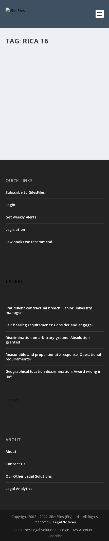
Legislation (15, 229)
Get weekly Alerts (21, 217)
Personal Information (26, 84)
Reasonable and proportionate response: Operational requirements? (53, 356)
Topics (75, 84)
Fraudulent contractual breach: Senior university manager (49, 310)
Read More (24, 133)
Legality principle (82, 79)
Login (10, 204)
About (11, 451)
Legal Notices (64, 522)
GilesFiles (21, 69)
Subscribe (54, 535)
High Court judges (24, 79)
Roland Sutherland (56, 84)
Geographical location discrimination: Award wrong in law (53, 373)
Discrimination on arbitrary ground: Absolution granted (48, 340)
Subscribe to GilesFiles (25, 192)
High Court (83, 74)
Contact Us (15, 463)
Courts (32, 74)
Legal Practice (59, 79)
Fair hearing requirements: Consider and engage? (49, 325)
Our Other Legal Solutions (29, 476)
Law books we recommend (29, 241)
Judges (43, 79)
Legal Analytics (19, 488)
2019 (56, 69)
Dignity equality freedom (56, 74)
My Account (83, 529)
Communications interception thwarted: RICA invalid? (48, 58)
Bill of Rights (70, 69)
